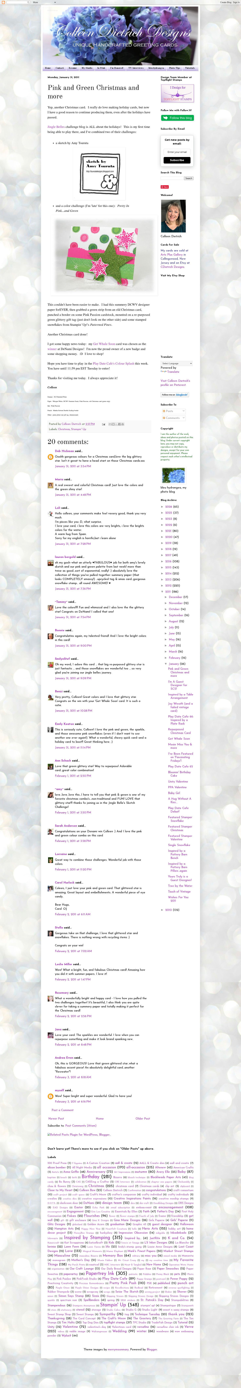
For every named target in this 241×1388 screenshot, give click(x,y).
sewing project (152, 1292)
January (174, 664)
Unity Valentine (178, 781)
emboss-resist (144, 1207)
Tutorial (183, 1322)
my (142, 1260)
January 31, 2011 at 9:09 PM (73, 678)
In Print (101, 68)
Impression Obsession (133, 1233)
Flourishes (92, 1216)
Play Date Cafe (114, 1278)
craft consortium (183, 1190)
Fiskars (71, 1216)
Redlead (138, 1288)
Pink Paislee (64, 1279)
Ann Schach (63, 760)
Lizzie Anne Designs (160, 1247)
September (176, 615)
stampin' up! (148, 1305)
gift (62, 1220)
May (172, 639)
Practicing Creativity (60, 1283)
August (174, 621)
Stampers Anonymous (84, 1306)
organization (58, 1269)
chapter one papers (161, 1182)
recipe (106, 1288)
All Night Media (82, 1167)
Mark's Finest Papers (141, 1251)
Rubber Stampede (59, 1292)
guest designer (162, 1224)
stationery (66, 1310)
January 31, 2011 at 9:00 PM (73, 645)
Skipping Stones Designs (174, 1296)
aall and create (179, 1163)
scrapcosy (92, 1292)
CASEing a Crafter (97, 1182)
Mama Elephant (114, 1251)
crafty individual (152, 1194)
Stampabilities (180, 1300)
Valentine (70, 1327)
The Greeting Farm (168, 1318)
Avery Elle (163, 1172)
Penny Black (162, 1274)
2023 (169, 519)
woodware (162, 1331)
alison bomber (57, 1167)
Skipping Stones (115, 1296)
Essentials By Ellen (126, 1211)
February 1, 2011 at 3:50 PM (73, 812)
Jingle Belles (56, 126)
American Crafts (183, 1167)
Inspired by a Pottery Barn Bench (177, 855)
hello (134, 1229)
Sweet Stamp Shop (59, 1314)
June (172, 633)
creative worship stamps (174, 1198)
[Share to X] (116, 424)
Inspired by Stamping (87, 1237)
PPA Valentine (177, 787)
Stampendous (56, 1305)
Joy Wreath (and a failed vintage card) (180, 707)
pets (177, 1274)
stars (53, 1310)
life (108, 1246)
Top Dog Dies (90, 1322)
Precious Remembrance (91, 1283)
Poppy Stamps (144, 1279)
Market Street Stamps (178, 1251)
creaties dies (70, 1199)
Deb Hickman (64, 451)
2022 (169, 525)
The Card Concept (84, 1318)
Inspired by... (133, 1238)
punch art (185, 1283)
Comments (172, 418)
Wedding (119, 1331)
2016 (168, 561)
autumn (141, 1172)
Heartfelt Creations (116, 1229)
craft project (60, 1195)
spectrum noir (68, 1300)
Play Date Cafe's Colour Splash (113, 363)
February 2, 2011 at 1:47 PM (73, 979)
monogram (58, 1260)
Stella (59, 927)
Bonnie (59, 630)
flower (112, 1216)
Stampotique (168, 1305)
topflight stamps (114, 1322)
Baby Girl (174, 793)
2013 (168, 579)
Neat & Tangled (132, 1265)
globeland (77, 1224)
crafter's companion (124, 1194)
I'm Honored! (116, 68)
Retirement (155, 1288)
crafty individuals (178, 1194)
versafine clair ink (168, 1327)
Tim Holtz (68, 1322)
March (173, 651)
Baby (182, 1172)
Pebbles (147, 1274)
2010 (169, 910)
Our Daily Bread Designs (116, 1269)
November (176, 603)
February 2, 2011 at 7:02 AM (73, 951)
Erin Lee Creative (100, 1212)
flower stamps (127, 1216)
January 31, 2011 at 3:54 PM (73, 466)
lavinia (52, 1246)
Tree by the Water (180, 886)
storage (96, 1310)
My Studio (87, 68)
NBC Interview (112, 1265)
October (175, 609)
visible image (77, 1331)
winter (142, 1331)
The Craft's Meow (113, 1318)
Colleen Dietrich (113, 1190)
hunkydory (106, 1233)
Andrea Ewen (64, 1058)
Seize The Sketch (126, 1291)
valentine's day (97, 1327)
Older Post (143, 1118)
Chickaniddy (184, 1182)
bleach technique (137, 1177)
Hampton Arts (63, 1228)
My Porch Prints (76, 1265)
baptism (52, 1177)
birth (74, 1177)
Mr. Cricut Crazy (127, 1260)
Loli (58, 508)
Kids (111, 1242)
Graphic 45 (139, 1224)
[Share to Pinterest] (122, 424)
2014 (168, 573)
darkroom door (69, 1203)
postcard (161, 1279)
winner (52, 349)
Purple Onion (63, 1288)
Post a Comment (63, 1110)
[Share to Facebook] (119, 424)
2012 (168, 585)
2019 (168, 543)
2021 (168, 531)
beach (63, 1177)
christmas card (125, 1186)
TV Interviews (136, 68)
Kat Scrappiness (74, 1242)
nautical (94, 1264)
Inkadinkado (178, 1233)
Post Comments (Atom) (80, 1125)
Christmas (64, 429)
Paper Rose (144, 1269)
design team (112, 1203)
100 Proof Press (57, 1163)
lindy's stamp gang (130, 1247)
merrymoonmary (118, 1349)
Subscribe (177, 160)
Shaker (168, 1292)
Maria (59, 479)
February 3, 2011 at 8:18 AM (73, 1077)
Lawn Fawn (71, 1246)
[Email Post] (103, 424)
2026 (169, 507)
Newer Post (56, 1118)
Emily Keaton (64, 724)
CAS (78, 1182)
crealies (52, 1198)
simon (50, 1296)
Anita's (55, 1172)
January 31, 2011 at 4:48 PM (73, 495)
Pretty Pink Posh (123, 1283)
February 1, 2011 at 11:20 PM (73, 869)
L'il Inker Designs (155, 1242)
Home (48, 68)
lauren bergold (65, 557)
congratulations (156, 1190)
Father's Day (165, 1211)
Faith (146, 1211)
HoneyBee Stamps (84, 1233)
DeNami (88, 1203)
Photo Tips (174, 68)
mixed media (170, 1256)
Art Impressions (122, 1172)
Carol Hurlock (64, 882)
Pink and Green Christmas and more (178, 673)
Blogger (152, 1349)
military (136, 1256)
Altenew (160, 1167)
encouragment (55, 1212)
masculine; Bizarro (88, 1256)
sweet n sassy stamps (176, 1310)
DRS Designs (185, 1203)
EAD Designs (60, 1207)
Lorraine (61, 854)
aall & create (123, 1163)
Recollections (122, 1288)
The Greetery (142, 1318)
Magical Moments (92, 1251)
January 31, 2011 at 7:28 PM (73, 544)
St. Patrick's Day (152, 1300)
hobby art (174, 1229)
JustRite (155, 1238)
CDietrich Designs (172, 267)
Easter (78, 1207)
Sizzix (95, 1296)
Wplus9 (66, 1335)
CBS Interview (122, 1182)
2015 (168, 567)
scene (78, 1292)
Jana (58, 1029)
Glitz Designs (56, 1224)
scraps (107, 1292)
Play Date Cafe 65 (180, 766)
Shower (182, 1291)
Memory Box (113, 1255)
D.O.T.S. (52, 1203)
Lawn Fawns (93, 1247)
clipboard (185, 1186)
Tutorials (190, 68)
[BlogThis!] (113, 424)
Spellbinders (91, 1300)
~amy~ (59, 789)
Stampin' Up (78, 429)
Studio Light (149, 1310)
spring (111, 1300)
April (172, 645)
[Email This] (110, 424)
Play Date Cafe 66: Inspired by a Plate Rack (180, 720)
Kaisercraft (53, 1243)
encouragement (171, 1207)
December (176, 597)
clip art (169, 1186)
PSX (149, 1283)
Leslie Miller (63, 964)
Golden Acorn (95, 1224)
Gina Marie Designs (127, 1220)
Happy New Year (90, 1229)
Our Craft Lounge (82, 1268)
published (164, 1283)
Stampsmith (187, 1306)
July (172, 627)
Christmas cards (149, 1186)
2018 (168, 549)
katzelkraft (96, 1242)
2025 (169, 513)
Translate (173, 372)
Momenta (187, 1256)
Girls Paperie (156, 1220)
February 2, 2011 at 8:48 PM (73, 1044)
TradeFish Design (161, 1322)
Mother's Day (80, 1260)
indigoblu (160, 1233)
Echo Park (98, 1207)
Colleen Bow (87, 1190)
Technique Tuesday (147, 1314)
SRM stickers (128, 1300)
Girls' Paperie (179, 1220)
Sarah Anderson (66, 826)
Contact (60, 68)
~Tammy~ (61, 602)
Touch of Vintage (179, 891)
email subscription (120, 1207)
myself (59, 1090)
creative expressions (94, 1198)
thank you (176, 1314)
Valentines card (121, 1327)
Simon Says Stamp (71, 1296)
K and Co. (176, 1238)
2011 (168, 591)
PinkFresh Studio (87, 1279)
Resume (73, 68)
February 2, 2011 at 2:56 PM (73, 1016)
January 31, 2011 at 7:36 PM (73, 589)
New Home (153, 1264)
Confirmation (134, 1190)
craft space (78, 1195)
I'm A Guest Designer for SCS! (177, 685)
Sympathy (107, 1314)
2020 (169, 537)
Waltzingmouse (99, 1331)
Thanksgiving (56, 1318)
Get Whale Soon (104, 343)
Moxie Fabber (105, 1260)
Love (69, 1251)
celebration (140, 1182)
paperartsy (71, 1274)
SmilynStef (62, 659)
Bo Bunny (64, 1182)
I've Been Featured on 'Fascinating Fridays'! (180, 758)
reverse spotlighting (179, 1288)
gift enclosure (77, 1220)
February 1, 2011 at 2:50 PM (73, 776)
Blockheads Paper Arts (166, 1177)
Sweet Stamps (85, 1314)
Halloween (186, 1224)
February (175, 658)
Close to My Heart (60, 1190)
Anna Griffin (71, 1172)
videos (61, 1331)
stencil (80, 1309)
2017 (168, 555)
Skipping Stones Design (140, 1296)
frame (162, 1216)
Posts (169, 411)
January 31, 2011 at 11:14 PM (73, 747)
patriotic (133, 1274)
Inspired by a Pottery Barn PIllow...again (177, 868)
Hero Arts (150, 1228)
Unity (51, 1327)
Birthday (90, 1177)
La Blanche (182, 1242)
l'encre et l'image (130, 1243)
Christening (77, 1186)
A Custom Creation (98, 1163)
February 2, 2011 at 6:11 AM (72, 914)
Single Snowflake (179, 845)
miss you (150, 1255)
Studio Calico (113, 1310)
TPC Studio (139, 1322)
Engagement (75, 1211)
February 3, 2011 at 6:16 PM (73, 1101)
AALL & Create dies (152, 1163)
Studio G (131, 1310)
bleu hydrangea (156, 68)
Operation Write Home (181, 1265)
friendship (177, 1216)
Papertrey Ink (100, 1273)
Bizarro (117, 1177)
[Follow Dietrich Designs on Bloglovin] (175, 396)
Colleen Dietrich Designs (53, 10)
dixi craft (144, 1203)
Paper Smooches (168, 1268)
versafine (143, 1327)
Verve (188, 1327)
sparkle (51, 1300)
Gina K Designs (100, 1220)
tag (127, 1314)
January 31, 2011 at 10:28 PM (73, 710)
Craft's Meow (98, 1194)
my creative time (158, 1260)
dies (133, 1203)
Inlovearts (53, 1238)
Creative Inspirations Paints (132, 1198)
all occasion (106, 1167)
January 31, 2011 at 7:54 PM (73, 617)
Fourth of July (146, 1216)
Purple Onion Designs (86, 1288)
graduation (117, 1224)
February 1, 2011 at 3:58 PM (73, 841)
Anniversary (96, 1172)
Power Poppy (179, 1279)
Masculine (62, 1255)
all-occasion (135, 1167)
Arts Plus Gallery (172, 254)
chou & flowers (57, 1186)
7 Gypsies (77, 1163)
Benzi (59, 691)
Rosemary (62, 993)
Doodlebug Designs (163, 1203)
